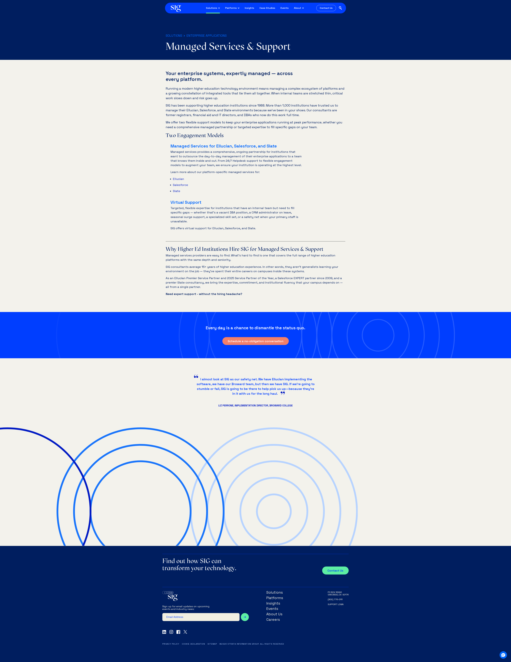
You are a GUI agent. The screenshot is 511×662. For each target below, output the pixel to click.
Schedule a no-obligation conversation (255, 341)
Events (272, 608)
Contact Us (326, 8)
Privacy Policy (170, 644)
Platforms (274, 598)
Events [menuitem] (285, 7)
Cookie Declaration (193, 644)
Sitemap (212, 644)
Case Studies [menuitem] (267, 7)
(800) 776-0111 (335, 599)
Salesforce (180, 185)
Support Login (335, 604)
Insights (273, 603)
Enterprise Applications (206, 36)
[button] (503, 655)
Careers (273, 619)
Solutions (174, 36)
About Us (274, 614)
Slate (176, 191)
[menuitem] (212, 8)
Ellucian (178, 179)
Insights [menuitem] (249, 7)
